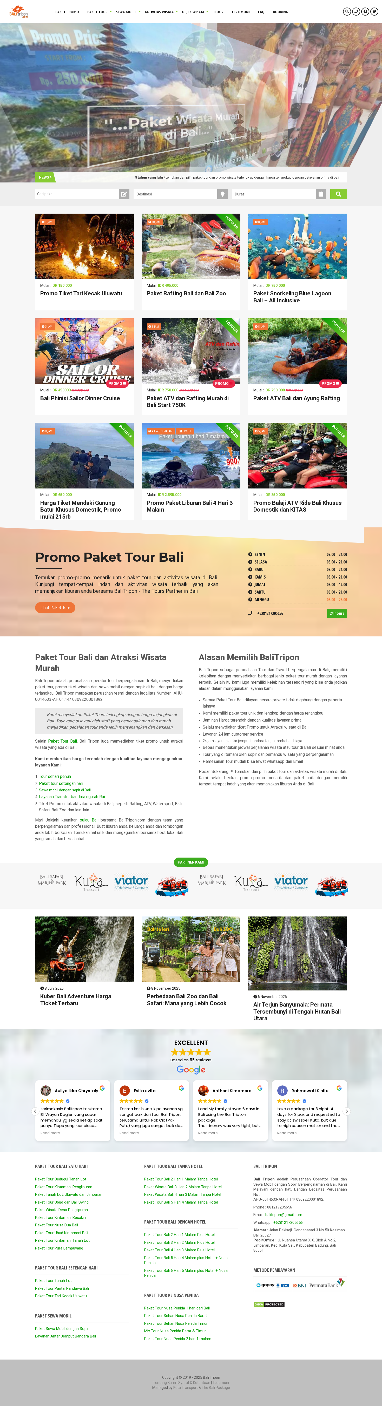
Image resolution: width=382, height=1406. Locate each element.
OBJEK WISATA (193, 11)
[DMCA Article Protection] (269, 1306)
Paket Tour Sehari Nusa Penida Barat (175, 1315)
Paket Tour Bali (62, 741)
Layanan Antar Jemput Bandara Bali (65, 1336)
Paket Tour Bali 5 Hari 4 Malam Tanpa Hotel (181, 1202)
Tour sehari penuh (55, 776)
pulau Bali (89, 820)
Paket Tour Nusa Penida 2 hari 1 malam (177, 1338)
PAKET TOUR (97, 11)
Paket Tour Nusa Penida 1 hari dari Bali (177, 1308)
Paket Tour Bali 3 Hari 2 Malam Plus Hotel (179, 1242)
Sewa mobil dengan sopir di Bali (65, 790)
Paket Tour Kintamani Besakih (60, 1217)
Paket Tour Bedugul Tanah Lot (60, 1179)
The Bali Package (216, 1387)
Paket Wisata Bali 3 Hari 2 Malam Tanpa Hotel (183, 1187)
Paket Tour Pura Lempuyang (59, 1248)
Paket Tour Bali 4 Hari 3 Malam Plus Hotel (179, 1250)
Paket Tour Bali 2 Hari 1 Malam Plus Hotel (179, 1234)
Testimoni (221, 1383)
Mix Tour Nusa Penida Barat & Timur (175, 1331)
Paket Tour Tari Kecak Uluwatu (61, 1296)
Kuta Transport (185, 1387)
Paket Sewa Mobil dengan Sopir (62, 1328)
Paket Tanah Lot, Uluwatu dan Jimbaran (68, 1194)
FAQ (261, 11)
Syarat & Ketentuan (194, 1383)
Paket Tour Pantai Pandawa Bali (62, 1288)
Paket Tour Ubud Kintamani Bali (61, 1233)
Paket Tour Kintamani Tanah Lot (62, 1240)
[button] (347, 1111)
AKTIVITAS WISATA (159, 11)
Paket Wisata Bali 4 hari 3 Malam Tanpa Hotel (182, 1194)
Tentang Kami (164, 1383)
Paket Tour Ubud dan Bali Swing (62, 1202)
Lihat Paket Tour (55, 607)
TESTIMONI (241, 11)
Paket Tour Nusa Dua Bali (56, 1225)
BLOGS (218, 11)
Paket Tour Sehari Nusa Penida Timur (176, 1323)
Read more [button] (50, 1133)
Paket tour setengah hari (61, 783)
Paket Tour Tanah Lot (53, 1280)
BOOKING (280, 11)
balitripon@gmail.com (283, 1214)
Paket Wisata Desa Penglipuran (61, 1209)
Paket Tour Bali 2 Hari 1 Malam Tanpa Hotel (181, 1179)
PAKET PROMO (67, 11)
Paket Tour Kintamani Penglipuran (63, 1187)
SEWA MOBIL (126, 11)
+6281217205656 (288, 1222)
